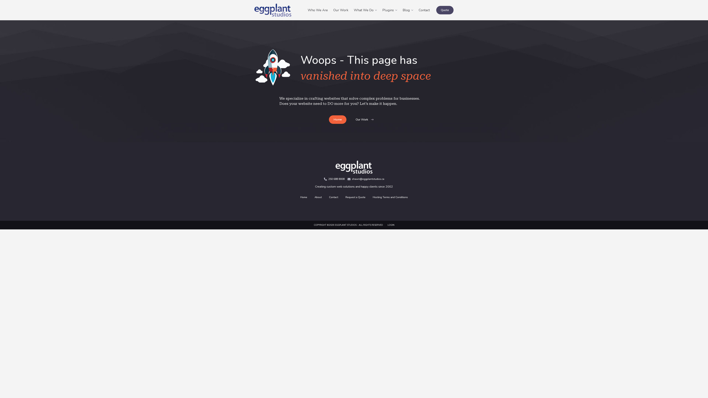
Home (303, 197)
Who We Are (318, 10)
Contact (424, 10)
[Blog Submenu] (413, 10)
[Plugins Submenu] (397, 10)
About (318, 197)
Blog (406, 10)
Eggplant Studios (346, 225)
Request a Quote (355, 197)
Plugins (388, 10)
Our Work (340, 10)
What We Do (364, 10)
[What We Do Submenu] (377, 10)
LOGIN (391, 225)
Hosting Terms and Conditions (390, 197)
